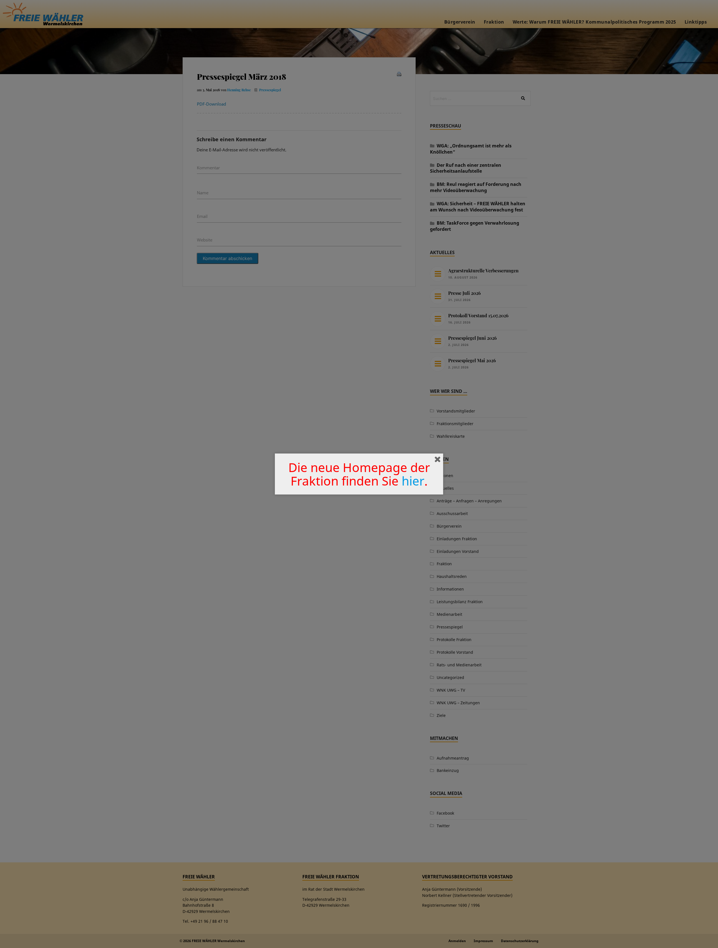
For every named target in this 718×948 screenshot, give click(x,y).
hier (413, 480)
